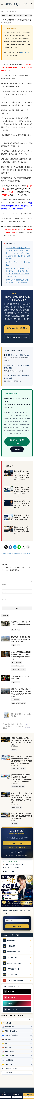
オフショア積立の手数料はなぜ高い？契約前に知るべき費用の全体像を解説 (21, 517)
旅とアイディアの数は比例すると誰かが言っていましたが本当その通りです (21, 639)
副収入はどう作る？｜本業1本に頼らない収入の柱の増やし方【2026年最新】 (21, 816)
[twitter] (6, 547)
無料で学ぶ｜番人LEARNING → (17, 847)
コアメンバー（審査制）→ (17, 852)
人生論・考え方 (26, 554)
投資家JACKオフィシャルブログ (17, 5)
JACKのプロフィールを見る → (17, 843)
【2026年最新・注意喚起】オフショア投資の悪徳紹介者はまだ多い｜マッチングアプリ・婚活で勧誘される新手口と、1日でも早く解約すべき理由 (18, 253)
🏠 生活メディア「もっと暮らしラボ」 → (14, 865)
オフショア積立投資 (8, 554)
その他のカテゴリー (8, 1073)
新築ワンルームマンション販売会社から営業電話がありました (21, 624)
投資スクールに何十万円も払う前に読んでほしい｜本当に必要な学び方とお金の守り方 (21, 530)
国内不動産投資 (18, 554)
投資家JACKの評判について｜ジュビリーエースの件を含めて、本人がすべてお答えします (22, 504)
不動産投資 (17, 1047)
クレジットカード (17, 1064)
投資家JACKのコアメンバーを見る (17, 337)
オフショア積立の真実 (17, 1035)
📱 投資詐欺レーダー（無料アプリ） (17, 355)
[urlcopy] (28, 547)
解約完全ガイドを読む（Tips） (17, 441)
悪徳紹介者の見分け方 (17, 1031)
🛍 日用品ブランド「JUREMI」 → (12, 868)
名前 (4, 584)
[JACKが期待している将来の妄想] (15, 547)
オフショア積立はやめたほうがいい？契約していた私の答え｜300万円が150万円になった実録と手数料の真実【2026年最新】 (21, 475)
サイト (4, 599)
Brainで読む (17, 449)
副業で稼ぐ (17, 1039)
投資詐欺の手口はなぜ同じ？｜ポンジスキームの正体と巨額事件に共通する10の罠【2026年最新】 (21, 741)
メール (4, 592)
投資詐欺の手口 (17, 1027)
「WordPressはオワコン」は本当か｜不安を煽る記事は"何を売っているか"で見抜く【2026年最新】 (22, 490)
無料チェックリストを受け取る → (17, 329)
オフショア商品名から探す (10, 1068)
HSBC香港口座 (17, 1060)
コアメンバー (17, 1043)
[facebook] (10, 547)
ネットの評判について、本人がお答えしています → (17, 855)
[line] (19, 547)
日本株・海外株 (17, 1052)
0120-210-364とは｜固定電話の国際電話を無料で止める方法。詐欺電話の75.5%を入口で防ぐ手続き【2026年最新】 (21, 759)
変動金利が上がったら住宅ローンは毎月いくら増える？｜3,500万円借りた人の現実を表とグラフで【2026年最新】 (21, 778)
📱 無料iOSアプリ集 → (9, 871)
